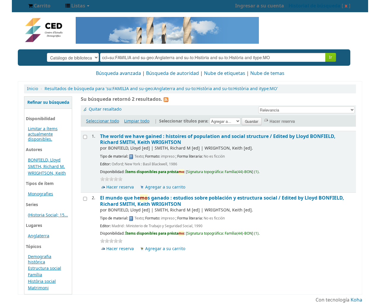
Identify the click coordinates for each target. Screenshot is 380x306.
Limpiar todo (136, 121)
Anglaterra (38, 236)
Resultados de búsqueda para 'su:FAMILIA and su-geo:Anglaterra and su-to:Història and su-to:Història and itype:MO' (161, 89)
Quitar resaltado (105, 109)
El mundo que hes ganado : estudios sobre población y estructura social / (222, 200)
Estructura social (44, 268)
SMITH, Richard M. (46, 167)
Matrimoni (38, 288)
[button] (39, 6)
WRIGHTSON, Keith (47, 173)
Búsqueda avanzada (118, 73)
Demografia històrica (39, 259)
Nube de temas (267, 73)
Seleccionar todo (102, 121)
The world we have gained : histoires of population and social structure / (217, 139)
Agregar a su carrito (165, 187)
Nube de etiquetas (224, 73)
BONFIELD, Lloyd (44, 160)
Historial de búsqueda (315, 6)
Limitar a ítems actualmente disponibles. (43, 134)
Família (35, 275)
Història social (42, 281)
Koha (356, 300)
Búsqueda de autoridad (172, 73)
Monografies (40, 194)
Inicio (32, 89)
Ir (330, 57)
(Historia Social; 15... (48, 215)
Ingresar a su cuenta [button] (259, 6)
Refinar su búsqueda (48, 102)
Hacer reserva (120, 187)
